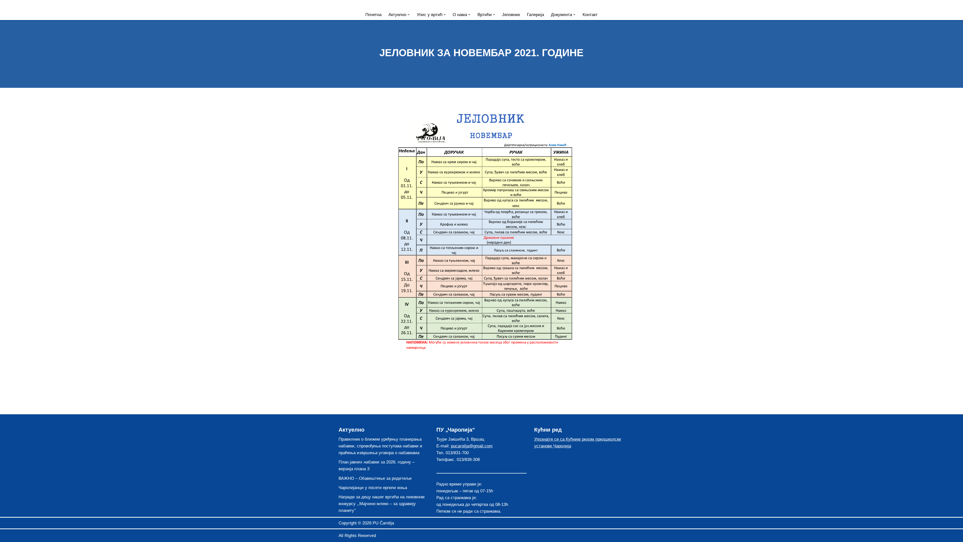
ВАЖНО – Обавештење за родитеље (375, 478)
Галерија (535, 14)
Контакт (590, 14)
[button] (409, 15)
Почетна (373, 14)
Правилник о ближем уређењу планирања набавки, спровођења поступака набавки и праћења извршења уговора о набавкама (380, 446)
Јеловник (511, 14)
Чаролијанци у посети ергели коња (373, 487)
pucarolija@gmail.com (472, 446)
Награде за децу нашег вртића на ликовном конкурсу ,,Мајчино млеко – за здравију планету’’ (382, 504)
